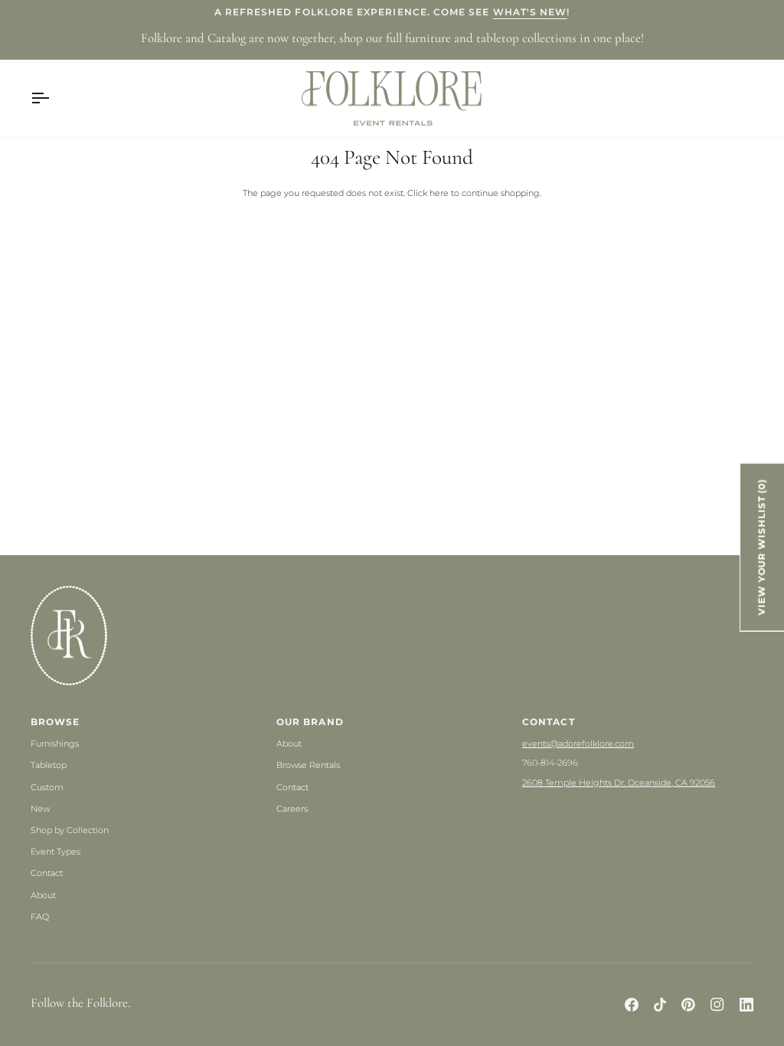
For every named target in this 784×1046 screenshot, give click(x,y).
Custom (47, 787)
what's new (530, 12)
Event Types (55, 851)
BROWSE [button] (55, 722)
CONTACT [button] (548, 722)
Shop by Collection (70, 830)
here (439, 193)
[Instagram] (717, 1005)
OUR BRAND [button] (310, 722)
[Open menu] (54, 99)
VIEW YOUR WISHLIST (761, 547)
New (40, 808)
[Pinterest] (688, 1005)
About (43, 895)
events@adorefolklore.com (578, 743)
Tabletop (49, 765)
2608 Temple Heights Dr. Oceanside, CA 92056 (618, 782)
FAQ (40, 916)
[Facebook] (632, 1005)
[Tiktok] (660, 1005)
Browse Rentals (308, 765)
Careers (292, 808)
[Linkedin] (746, 1005)
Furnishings (55, 743)
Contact (47, 873)
